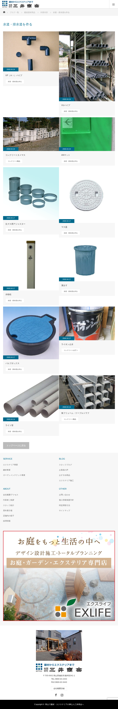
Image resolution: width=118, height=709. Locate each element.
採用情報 (6, 521)
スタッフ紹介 (8, 505)
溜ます (64, 285)
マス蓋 (64, 227)
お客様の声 (63, 470)
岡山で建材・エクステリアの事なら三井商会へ (64, 704)
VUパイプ (65, 105)
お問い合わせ (64, 495)
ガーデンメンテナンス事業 (14, 475)
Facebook (55, 694)
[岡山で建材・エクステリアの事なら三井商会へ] (39, 4)
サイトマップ (64, 510)
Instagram (61, 694)
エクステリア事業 (10, 465)
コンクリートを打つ (71, 350)
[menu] (113, 4)
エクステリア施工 (66, 480)
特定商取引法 (64, 505)
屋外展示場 (7, 510)
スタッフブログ (65, 465)
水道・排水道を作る (15, 81)
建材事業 (6, 470)
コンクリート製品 (14, 161)
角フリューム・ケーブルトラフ (75, 413)
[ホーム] (4, 11)
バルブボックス (12, 363)
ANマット (65, 155)
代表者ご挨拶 (8, 500)
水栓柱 (8, 294)
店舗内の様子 (8, 516)
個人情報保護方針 (66, 500)
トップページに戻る (16, 445)
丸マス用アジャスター (15, 224)
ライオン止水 (67, 344)
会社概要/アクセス (10, 495)
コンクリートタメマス (15, 155)
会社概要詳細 (59, 688)
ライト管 (9, 425)
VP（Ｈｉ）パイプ (13, 75)
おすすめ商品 (64, 475)
